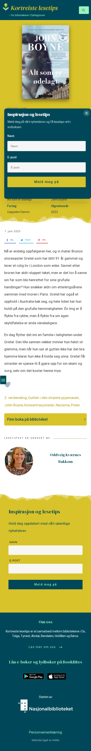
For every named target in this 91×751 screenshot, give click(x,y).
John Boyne (13, 405)
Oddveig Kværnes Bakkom (65, 458)
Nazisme (63, 405)
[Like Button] (7, 384)
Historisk (13, 108)
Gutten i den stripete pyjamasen (53, 398)
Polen (75, 405)
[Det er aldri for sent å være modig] (45, 62)
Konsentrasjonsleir (39, 405)
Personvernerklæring (45, 732)
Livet (23, 108)
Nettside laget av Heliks (45, 740)
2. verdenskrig (15, 398)
